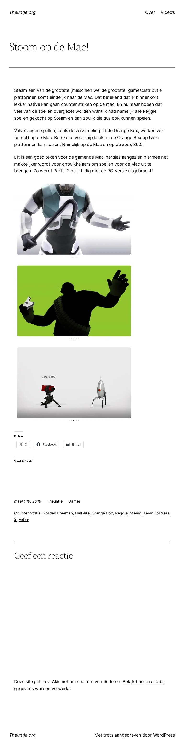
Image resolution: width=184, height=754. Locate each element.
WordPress (164, 734)
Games (74, 501)
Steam (135, 513)
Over (150, 12)
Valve (24, 519)
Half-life (82, 513)
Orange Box (102, 513)
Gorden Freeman (58, 513)
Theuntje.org (22, 12)
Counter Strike (27, 513)
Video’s (168, 12)
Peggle (121, 513)
